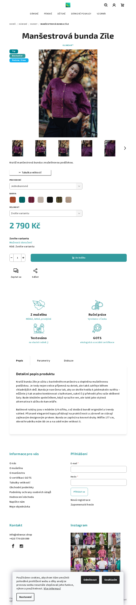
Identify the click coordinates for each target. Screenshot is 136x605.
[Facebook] (13, 546)
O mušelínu (16, 468)
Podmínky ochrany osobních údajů (30, 492)
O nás (12, 463)
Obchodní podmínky (21, 487)
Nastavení (25, 597)
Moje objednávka (19, 506)
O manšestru (17, 473)
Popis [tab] (19, 360)
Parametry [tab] (43, 360)
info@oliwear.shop (20, 534)
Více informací (52, 588)
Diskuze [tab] (68, 360)
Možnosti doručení (20, 242)
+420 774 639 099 (19, 538)
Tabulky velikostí (19, 482)
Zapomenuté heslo (82, 504)
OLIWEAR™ (68, 45)
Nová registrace (80, 500)
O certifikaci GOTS (20, 478)
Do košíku (80, 257)
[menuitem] (34, 14)
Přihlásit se (79, 492)
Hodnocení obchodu (21, 497)
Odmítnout (90, 580)
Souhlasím (110, 580)
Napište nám (17, 502)
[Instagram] (21, 546)
